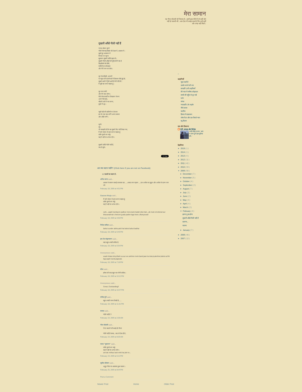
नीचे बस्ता (184, 108)
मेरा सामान (195, 13)
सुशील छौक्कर (105, 363)
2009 (183, 171)
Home (136, 384)
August (186, 189)
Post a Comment (106, 377)
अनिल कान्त (104, 179)
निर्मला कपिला (104, 225)
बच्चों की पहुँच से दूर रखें (189, 95)
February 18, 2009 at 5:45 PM (111, 232)
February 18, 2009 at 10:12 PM (112, 276)
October (186, 181)
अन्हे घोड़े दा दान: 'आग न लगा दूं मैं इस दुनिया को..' (196, 133)
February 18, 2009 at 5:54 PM (111, 246)
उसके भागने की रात (187, 85)
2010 (183, 167)
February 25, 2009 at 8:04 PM (111, 370)
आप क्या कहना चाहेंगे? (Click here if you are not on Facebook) (123, 168)
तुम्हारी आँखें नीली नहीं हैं (110, 43)
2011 (183, 163)
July (185, 192)
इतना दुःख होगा (187, 214)
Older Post (169, 384)
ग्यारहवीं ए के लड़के (187, 105)
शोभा (101, 269)
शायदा (102, 311)
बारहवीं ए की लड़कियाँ (188, 88)
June (185, 196)
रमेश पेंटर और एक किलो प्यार (190, 118)
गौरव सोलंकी (104, 325)
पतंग (182, 98)
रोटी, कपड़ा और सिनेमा (188, 129)
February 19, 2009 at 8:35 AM (111, 337)
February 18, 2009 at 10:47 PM (112, 290)
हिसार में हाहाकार (186, 114)
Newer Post (102, 384)
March (186, 207)
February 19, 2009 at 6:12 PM (111, 356)
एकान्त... (185, 222)
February (187, 211)
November (187, 178)
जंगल (182, 101)
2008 (183, 235)
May (185, 200)
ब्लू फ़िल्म (184, 121)
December (187, 174)
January (186, 230)
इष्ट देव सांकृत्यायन (106, 239)
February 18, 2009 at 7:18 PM (111, 262)
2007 (183, 238)
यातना (184, 225)
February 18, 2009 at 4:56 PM (111, 218)
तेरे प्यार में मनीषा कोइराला (189, 92)
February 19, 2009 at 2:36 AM (111, 318)
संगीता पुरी (103, 297)
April (185, 204)
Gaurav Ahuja (105, 196)
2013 (183, 156)
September (188, 185)
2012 (183, 160)
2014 (183, 152)
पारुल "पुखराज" (105, 344)
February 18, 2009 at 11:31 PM (112, 304)
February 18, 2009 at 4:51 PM (111, 189)
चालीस (183, 111)
